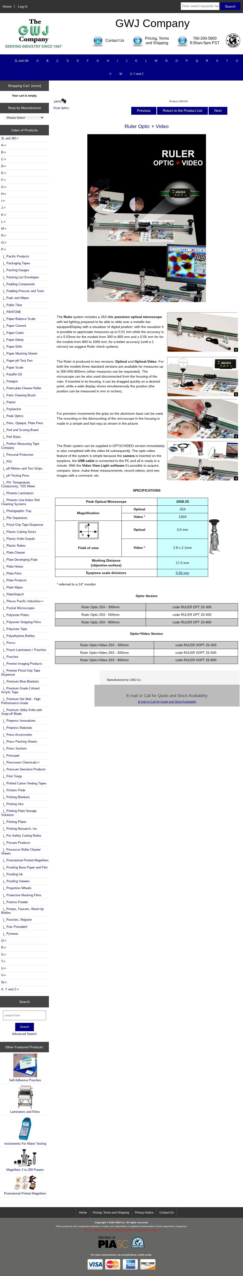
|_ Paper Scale (12, 367)
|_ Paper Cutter (12, 333)
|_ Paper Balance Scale (18, 319)
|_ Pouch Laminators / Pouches (23, 650)
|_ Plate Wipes (12, 587)
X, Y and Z (136, 74)
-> (3, 249)
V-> (3, 975)
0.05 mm (182, 573)
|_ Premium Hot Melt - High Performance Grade (20, 701)
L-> (3, 221)
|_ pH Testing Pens (15, 475)
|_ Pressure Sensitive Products (23, 769)
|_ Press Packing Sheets (19, 741)
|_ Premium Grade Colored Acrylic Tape (20, 690)
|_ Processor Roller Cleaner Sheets (21, 851)
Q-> (3, 940)
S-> (3, 954)
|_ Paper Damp (12, 340)
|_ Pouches (10, 657)
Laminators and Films (25, 1112)
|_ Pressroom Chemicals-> (20, 762)
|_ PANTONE (11, 312)
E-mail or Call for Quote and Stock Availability (167, 701)
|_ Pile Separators (14, 518)
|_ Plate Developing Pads (19, 559)
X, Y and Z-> (10, 989)
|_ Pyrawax (9, 933)
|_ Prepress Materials (16, 728)
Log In (23, 6)
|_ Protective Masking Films (21, 895)
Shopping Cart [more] (24, 86)
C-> (3, 159)
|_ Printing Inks (12, 804)
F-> (3, 180)
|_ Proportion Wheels (16, 888)
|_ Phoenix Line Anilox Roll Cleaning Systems (20, 502)
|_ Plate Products (14, 580)
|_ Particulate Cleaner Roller (21, 388)
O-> (3, 242)
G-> (3, 187)
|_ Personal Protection (17, 454)
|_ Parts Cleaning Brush (18, 395)
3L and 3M (21, 60)
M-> (4, 228)
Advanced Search (24, 1034)
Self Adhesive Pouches (25, 1080)
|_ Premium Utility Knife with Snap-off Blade (21, 712)
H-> (3, 194)
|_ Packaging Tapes (15, 263)
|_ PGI (6, 461)
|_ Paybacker (11, 409)
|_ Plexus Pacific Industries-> (22, 601)
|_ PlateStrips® (12, 594)
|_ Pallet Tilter (11, 305)
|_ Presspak (10, 755)
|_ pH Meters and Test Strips (21, 468)
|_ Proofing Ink (12, 874)
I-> (3, 201)
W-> (4, 982)
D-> (3, 166)
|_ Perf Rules (11, 437)
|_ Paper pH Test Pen (17, 360)
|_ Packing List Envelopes (20, 277)
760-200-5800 (205, 38)
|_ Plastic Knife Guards (18, 539)
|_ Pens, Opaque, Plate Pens (22, 423)
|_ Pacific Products (15, 256)
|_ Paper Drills (11, 346)
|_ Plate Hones (12, 566)
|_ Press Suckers (14, 748)
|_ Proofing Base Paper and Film (24, 867)
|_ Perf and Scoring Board (19, 430)
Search (24, 1002)
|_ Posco (8, 643)
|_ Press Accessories (16, 734)
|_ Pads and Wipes (15, 298)
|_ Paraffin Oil (11, 374)
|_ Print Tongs (11, 776)
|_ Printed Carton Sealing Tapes (24, 783)
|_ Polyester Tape (14, 629)
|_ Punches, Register (16, 919)
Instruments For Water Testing (25, 1143)
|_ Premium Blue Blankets (20, 681)
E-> (3, 173)
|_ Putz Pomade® (14, 927)
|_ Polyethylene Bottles (18, 636)
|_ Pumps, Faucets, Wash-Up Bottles (22, 911)
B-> (3, 152)
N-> (3, 235)
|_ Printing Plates (14, 822)
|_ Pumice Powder (14, 902)
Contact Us (166, 1212)
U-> (3, 968)
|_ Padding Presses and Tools (22, 291)
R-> (3, 947)
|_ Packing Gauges (15, 270)
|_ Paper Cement (13, 325)
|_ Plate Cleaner (13, 552)
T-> (3, 961)
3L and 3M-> (10, 138)
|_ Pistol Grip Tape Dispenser (22, 525)
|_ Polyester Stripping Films (21, 622)
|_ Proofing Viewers (15, 881)
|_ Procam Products (15, 842)
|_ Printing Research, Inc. (19, 828)
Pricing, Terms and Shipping (111, 1212)
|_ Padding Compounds (18, 284)
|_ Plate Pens (11, 573)
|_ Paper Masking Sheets (19, 353)
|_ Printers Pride (13, 790)
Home (7, 6)
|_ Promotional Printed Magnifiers (25, 860)
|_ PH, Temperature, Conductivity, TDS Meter (18, 484)
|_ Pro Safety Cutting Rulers (21, 835)
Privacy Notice (144, 1212)
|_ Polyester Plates (15, 615)
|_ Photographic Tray (16, 511)
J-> (3, 207)
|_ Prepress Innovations (18, 720)
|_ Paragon (9, 381)
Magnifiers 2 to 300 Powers (25, 1170)
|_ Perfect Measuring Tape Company (20, 445)
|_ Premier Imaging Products (21, 663)
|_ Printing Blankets (15, 797)
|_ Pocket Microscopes (18, 608)
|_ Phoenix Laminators (17, 493)
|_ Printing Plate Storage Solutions (19, 812)
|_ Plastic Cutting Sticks (18, 532)
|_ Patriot (8, 402)
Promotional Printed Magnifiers (25, 1193)
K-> (3, 215)
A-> (3, 145)
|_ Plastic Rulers (13, 545)
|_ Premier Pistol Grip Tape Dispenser (20, 672)
